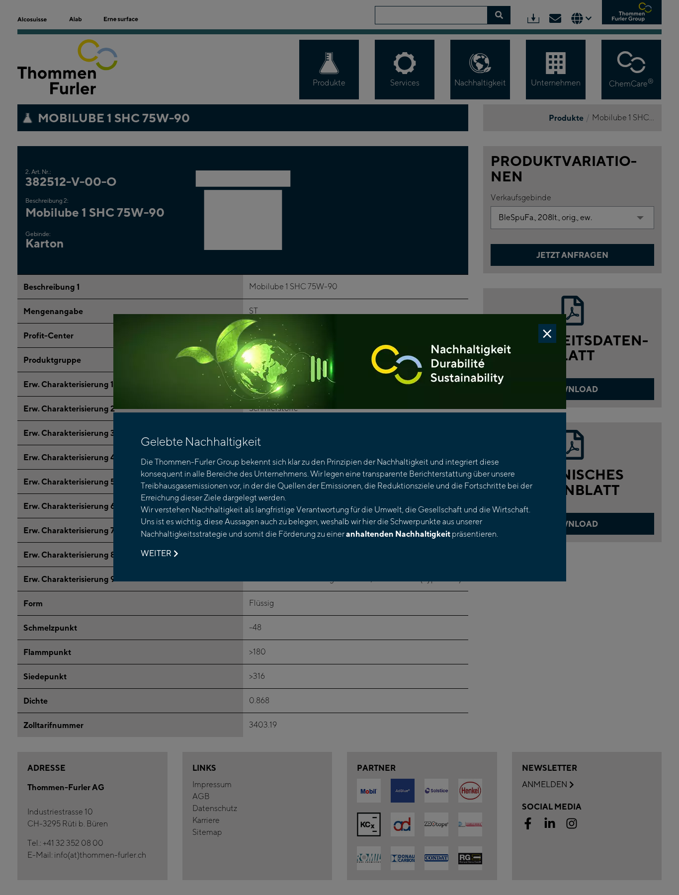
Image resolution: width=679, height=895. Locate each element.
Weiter (156, 553)
